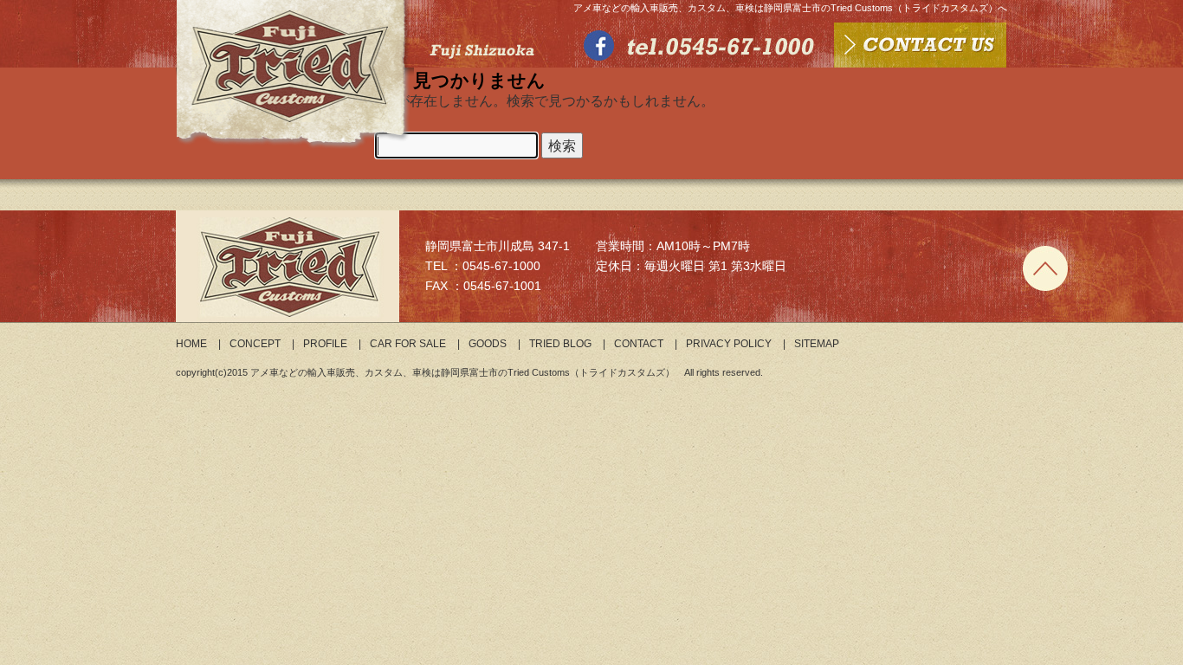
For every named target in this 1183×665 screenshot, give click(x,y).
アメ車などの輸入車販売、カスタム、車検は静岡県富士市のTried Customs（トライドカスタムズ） (462, 372)
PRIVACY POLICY (729, 344)
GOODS (488, 344)
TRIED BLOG (560, 344)
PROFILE (325, 344)
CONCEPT (255, 344)
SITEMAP (816, 344)
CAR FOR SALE (408, 344)
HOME (191, 344)
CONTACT (638, 344)
